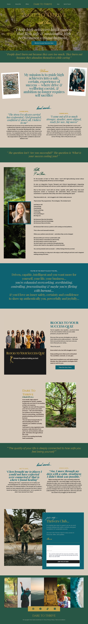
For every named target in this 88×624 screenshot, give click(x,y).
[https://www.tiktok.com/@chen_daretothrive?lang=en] (47, 609)
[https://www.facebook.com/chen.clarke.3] (40, 609)
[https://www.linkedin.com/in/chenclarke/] (54, 609)
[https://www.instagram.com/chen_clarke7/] (33, 609)
